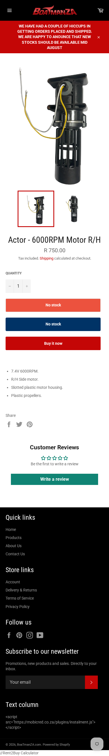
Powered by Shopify (56, 744)
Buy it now (53, 343)
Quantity (14, 273)
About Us (14, 546)
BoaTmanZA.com (29, 744)
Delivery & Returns (21, 590)
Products (14, 537)
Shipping (46, 258)
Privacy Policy (18, 606)
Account (13, 582)
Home (11, 529)
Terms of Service (20, 598)
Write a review (54, 479)
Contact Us (15, 554)
